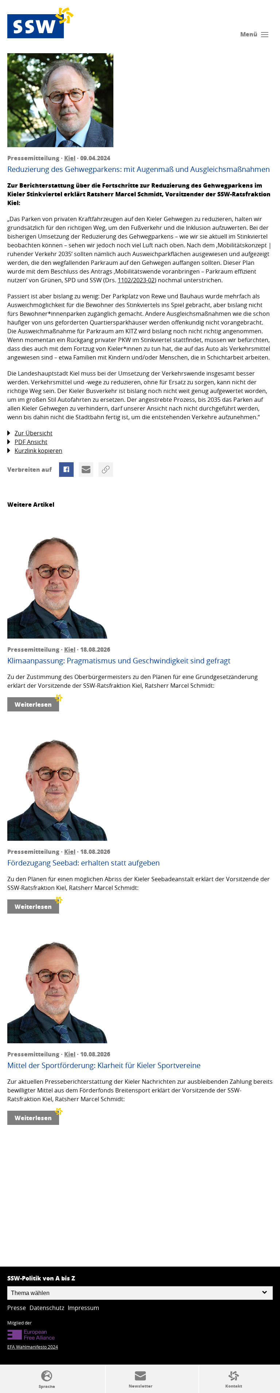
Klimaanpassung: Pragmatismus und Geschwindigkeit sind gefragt (118, 660)
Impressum (83, 1308)
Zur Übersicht (33, 433)
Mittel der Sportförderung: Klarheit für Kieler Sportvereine (104, 1065)
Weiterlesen (33, 704)
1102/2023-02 (136, 280)
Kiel (69, 157)
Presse (16, 1308)
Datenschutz (47, 1308)
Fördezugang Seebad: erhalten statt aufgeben (83, 863)
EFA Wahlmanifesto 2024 (32, 1347)
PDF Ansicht (31, 442)
